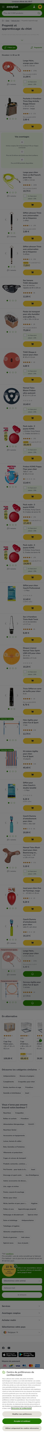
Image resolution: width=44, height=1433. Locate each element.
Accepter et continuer (22, 1421)
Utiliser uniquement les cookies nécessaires (22, 1428)
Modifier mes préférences (22, 1414)
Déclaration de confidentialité (21, 1408)
